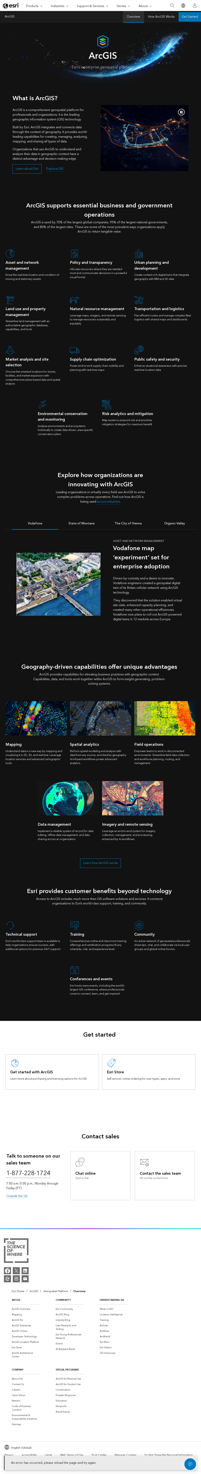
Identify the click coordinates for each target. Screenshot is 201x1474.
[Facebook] (7, 1270)
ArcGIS (10, 17)
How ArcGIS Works (161, 16)
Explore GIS (54, 168)
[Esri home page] (11, 6)
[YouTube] (25, 1278)
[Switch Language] (183, 5)
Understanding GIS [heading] (112, 1300)
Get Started (190, 16)
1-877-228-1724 (28, 1173)
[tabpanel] (100, 584)
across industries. (109, 501)
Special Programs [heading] (67, 1370)
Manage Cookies (125, 1455)
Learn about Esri (27, 168)
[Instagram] (16, 1278)
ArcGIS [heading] (16, 1300)
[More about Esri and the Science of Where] (16, 1251)
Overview (133, 16)
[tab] (35, 523)
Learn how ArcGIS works (100, 863)
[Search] (172, 5)
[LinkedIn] (25, 1270)
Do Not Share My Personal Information (168, 1455)
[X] (16, 1270)
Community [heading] (63, 1300)
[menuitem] (26, 1309)
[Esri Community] (7, 1278)
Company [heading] (18, 1370)
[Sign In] (194, 5)
